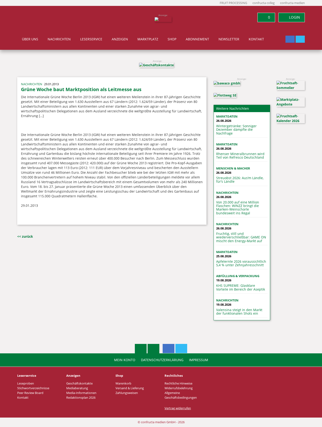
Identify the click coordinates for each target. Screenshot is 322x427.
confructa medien (292, 3)
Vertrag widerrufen (178, 408)
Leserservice (91, 39)
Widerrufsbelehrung (179, 388)
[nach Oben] (141, 348)
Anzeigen (120, 39)
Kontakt (256, 39)
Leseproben (25, 383)
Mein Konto (124, 360)
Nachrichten (59, 39)
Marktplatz (147, 39)
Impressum (198, 360)
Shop (172, 39)
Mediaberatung (77, 388)
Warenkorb (123, 383)
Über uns (30, 39)
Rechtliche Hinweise (178, 383)
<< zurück (25, 236)
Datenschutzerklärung (162, 360)
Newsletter (229, 39)
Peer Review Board (30, 393)
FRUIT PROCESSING (233, 3)
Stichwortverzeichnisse (33, 388)
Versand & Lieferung (130, 388)
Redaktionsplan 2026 (80, 398)
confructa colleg (263, 3)
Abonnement (197, 39)
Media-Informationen (81, 393)
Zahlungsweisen (127, 393)
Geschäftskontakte (79, 383)
